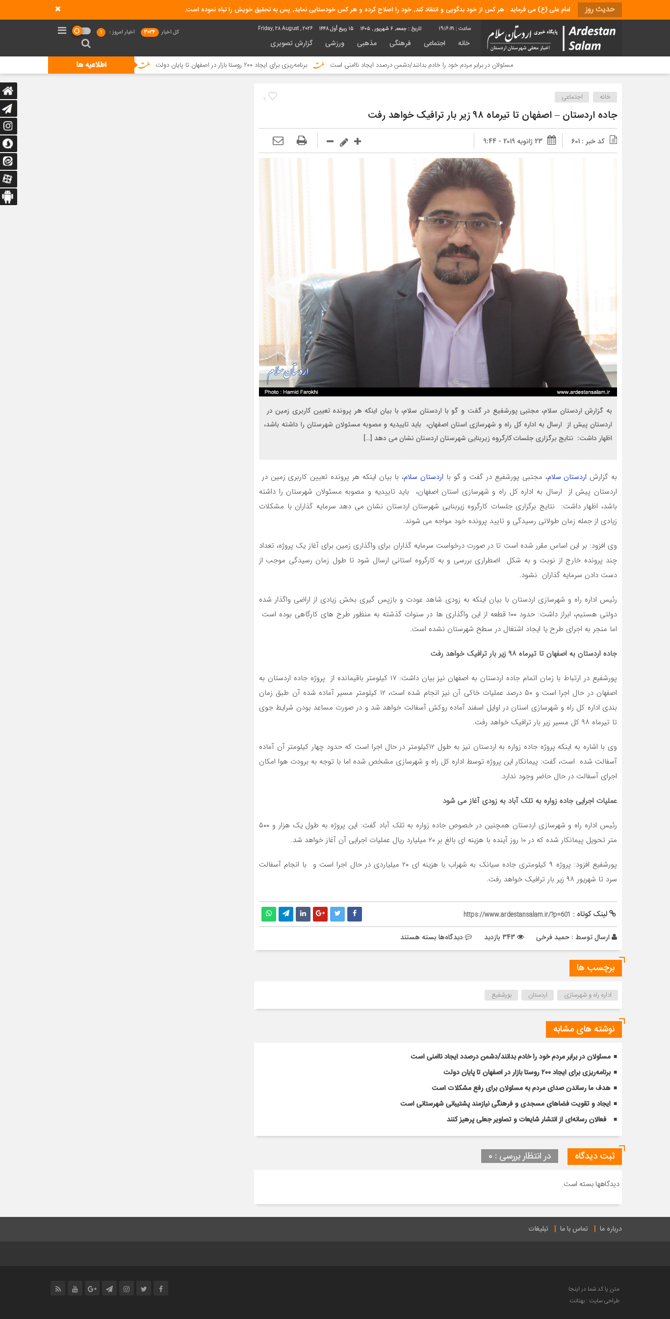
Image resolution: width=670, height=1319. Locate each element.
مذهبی (367, 44)
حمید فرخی (552, 937)
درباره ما (611, 1229)
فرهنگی (400, 44)
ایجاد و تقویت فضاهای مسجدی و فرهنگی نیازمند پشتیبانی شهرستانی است (506, 1104)
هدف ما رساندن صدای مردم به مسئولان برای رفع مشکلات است (521, 1088)
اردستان (537, 995)
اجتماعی (434, 44)
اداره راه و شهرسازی (588, 995)
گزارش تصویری (291, 44)
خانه (463, 44)
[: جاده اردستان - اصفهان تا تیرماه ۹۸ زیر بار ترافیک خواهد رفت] (278, 141)
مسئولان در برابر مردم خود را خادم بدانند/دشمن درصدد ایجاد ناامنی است (467, 65)
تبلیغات (538, 1229)
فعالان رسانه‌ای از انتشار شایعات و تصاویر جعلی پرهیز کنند (527, 1120)
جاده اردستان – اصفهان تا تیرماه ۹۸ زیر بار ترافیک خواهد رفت (492, 115)
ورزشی (334, 44)
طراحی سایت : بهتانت (594, 1301)
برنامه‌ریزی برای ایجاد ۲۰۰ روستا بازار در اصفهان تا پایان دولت (277, 65)
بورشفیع (501, 995)
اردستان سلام (567, 477)
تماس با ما (574, 1229)
